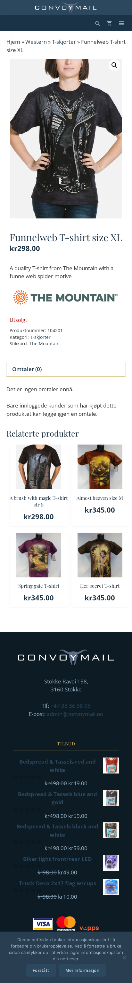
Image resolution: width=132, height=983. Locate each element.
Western (36, 41)
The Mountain (44, 343)
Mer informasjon (82, 970)
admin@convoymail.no (75, 714)
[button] (114, 65)
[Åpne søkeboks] (97, 23)
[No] (124, 957)
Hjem (13, 41)
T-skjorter (64, 41)
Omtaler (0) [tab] (27, 369)
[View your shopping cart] (109, 23)
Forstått (41, 970)
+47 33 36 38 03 (70, 705)
